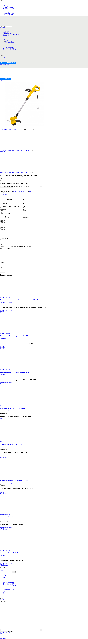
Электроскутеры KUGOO (8, 53)
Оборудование (6, 39)
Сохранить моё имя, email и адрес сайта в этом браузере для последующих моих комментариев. (22, 269)
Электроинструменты (7, 50)
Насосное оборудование (8, 38)
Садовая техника (6, 40)
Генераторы (5, 32)
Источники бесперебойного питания (11, 34)
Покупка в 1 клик (9, 187)
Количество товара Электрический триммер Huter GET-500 (15, 186)
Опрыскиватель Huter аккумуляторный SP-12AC (14, 336)
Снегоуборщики (8, 44)
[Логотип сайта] (8, 25)
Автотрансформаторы (7, 31)
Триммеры (7, 46)
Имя (1, 265)
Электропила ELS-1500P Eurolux (9, 516)
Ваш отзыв (3, 258)
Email (1, 267)
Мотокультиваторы (9, 42)
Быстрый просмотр (4, 312)
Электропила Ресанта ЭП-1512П (9, 552)
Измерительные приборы (8, 33)
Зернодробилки (8, 41)
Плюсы (1, 260)
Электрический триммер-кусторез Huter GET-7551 (14, 480)
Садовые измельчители (10, 43)
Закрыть (2, 570)
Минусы (2, 262)
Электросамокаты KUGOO (9, 51)
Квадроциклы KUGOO (8, 35)
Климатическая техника (8, 36)
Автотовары (5, 29)
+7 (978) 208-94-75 (5, 78)
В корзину (2, 187)
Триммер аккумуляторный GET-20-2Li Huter (12, 408)
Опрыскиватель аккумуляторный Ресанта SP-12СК (14, 372)
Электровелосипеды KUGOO (9, 49)
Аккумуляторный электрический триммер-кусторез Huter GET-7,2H (19, 299)
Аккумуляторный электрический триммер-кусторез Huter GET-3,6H (15, 172)
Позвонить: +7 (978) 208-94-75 (8, 62)
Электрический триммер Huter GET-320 (11, 444)
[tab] (5, 194)
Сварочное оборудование (8, 47)
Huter (1, 173)
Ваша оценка (3, 248)
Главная (2, 129)
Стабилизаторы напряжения (9, 48)
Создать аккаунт (3, 603)
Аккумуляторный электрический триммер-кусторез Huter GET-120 (15, 150)
